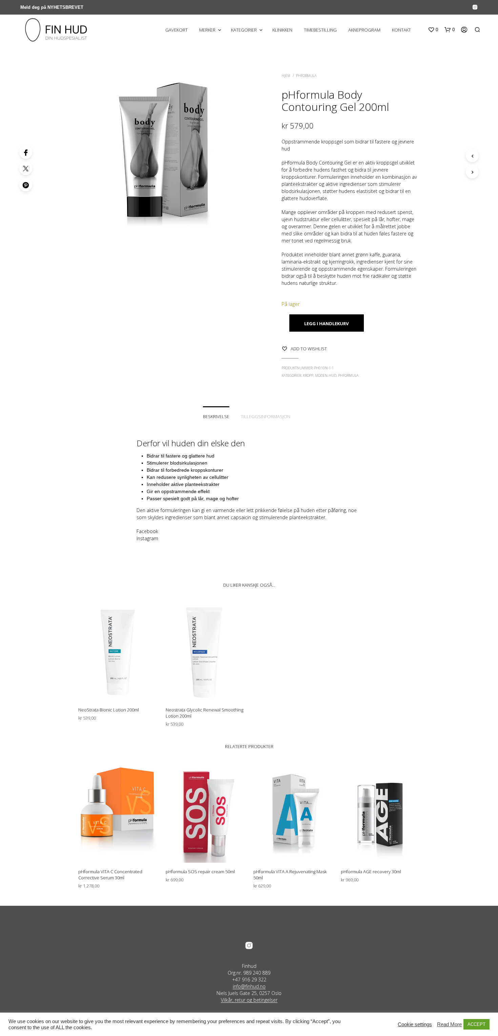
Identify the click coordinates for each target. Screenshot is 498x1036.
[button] (433, 29)
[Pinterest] (25, 184)
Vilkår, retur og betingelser (249, 1000)
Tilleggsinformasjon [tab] (265, 416)
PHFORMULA (306, 75)
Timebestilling (320, 30)
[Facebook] (25, 152)
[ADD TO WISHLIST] (118, 688)
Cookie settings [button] (415, 1024)
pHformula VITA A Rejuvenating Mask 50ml (290, 874)
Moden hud (325, 375)
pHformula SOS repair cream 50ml (200, 871)
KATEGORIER (244, 30)
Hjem (286, 75)
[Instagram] (475, 7)
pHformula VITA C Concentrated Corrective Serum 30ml (110, 874)
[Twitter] (25, 168)
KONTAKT (401, 30)
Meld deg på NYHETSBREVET (51, 7)
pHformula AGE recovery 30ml (371, 871)
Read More (449, 1024)
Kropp (308, 375)
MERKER (207, 30)
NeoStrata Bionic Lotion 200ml (108, 710)
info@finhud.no (249, 986)
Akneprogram (364, 30)
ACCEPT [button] (476, 1024)
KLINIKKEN (282, 30)
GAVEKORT (176, 30)
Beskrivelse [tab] (216, 416)
